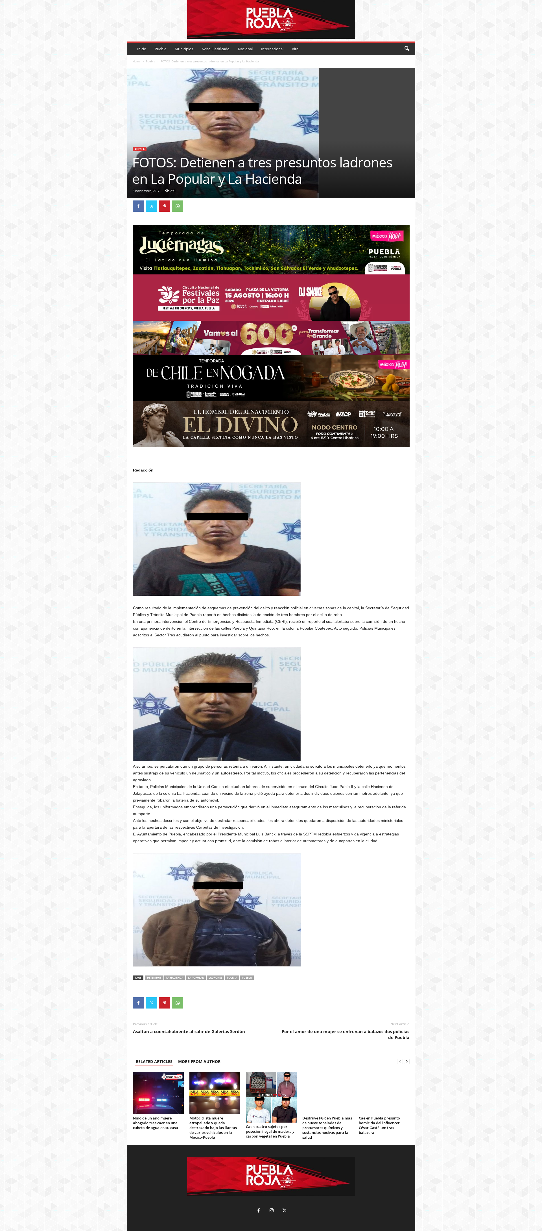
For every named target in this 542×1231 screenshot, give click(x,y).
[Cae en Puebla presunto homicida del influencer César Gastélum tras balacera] (384, 1093)
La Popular (196, 977)
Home (137, 61)
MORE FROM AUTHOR (199, 1061)
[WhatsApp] (177, 206)
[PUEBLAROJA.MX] (271, 19)
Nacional (245, 48)
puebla (247, 977)
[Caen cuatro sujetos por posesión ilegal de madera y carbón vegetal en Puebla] (271, 1097)
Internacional (272, 48)
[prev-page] (400, 1061)
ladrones (215, 977)
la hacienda (174, 977)
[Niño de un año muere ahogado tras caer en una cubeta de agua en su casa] (158, 1093)
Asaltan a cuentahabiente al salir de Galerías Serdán (189, 1031)
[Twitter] (151, 206)
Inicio (141, 48)
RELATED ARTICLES (154, 1061)
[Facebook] (138, 206)
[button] (407, 49)
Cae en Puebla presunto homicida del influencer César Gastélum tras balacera (379, 1125)
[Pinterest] (164, 206)
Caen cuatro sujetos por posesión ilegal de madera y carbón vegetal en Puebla (270, 1131)
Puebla (160, 48)
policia (232, 977)
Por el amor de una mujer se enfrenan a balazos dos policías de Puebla (345, 1034)
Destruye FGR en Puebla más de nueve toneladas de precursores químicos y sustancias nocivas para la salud (327, 1128)
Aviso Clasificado (216, 48)
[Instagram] (271, 1211)
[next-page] (407, 1061)
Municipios (184, 48)
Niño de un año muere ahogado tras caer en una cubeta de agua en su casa (155, 1123)
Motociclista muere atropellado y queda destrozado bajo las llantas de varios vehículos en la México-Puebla (213, 1128)
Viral (295, 48)
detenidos (154, 977)
